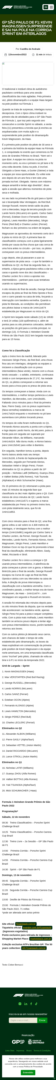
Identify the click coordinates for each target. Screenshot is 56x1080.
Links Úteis (9, 1051)
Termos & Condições (42, 1051)
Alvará (29, 1051)
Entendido (28, 1072)
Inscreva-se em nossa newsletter (28, 1014)
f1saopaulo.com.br (26, 924)
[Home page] (17, 7)
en (46, 7)
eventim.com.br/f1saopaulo (37, 927)
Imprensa (20, 1051)
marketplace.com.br (40, 938)
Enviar (42, 1020)
